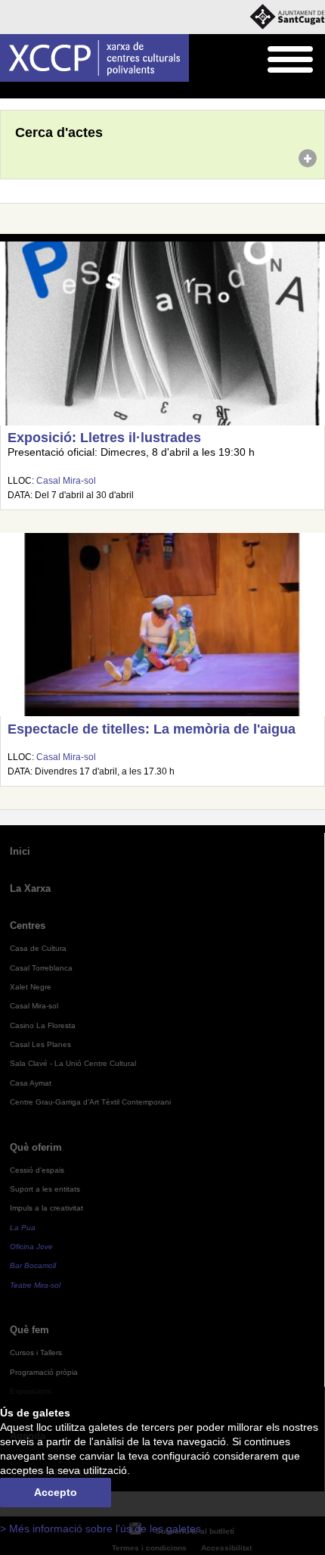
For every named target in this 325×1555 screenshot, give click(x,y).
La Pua (23, 1227)
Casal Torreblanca (41, 968)
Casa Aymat (30, 1083)
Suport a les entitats (45, 1189)
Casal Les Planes (40, 1044)
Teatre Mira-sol (35, 1285)
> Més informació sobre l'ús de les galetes (100, 1529)
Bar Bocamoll (33, 1265)
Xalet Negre (30, 987)
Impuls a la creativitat (46, 1208)
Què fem (29, 1329)
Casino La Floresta (43, 1025)
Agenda (41, 91)
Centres (27, 925)
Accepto (55, 1492)
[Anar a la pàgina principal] (94, 58)
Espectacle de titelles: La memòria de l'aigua (152, 729)
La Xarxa (30, 888)
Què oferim (36, 1147)
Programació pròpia (44, 1372)
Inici (8, 91)
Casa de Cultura (38, 948)
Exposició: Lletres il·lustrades (104, 437)
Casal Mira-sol (66, 480)
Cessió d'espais (37, 1170)
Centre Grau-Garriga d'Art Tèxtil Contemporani (90, 1102)
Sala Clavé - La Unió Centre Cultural (73, 1063)
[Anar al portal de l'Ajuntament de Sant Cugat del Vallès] (287, 17)
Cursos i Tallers (36, 1352)
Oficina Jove (31, 1246)
